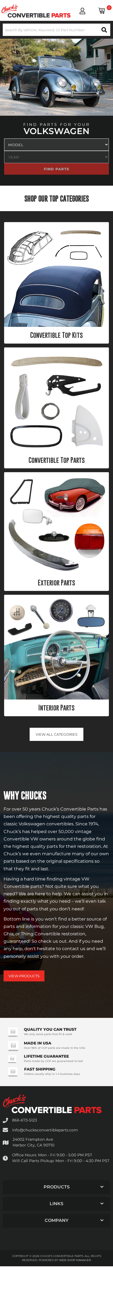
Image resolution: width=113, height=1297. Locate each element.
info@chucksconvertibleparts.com (45, 1130)
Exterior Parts (56, 582)
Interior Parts (56, 707)
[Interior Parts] (56, 647)
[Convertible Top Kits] (56, 274)
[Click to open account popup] (82, 11)
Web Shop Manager (75, 1260)
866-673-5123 (24, 1120)
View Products (24, 976)
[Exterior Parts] (56, 523)
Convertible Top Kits (56, 335)
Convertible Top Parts (57, 460)
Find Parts (92, 169)
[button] (56, 30)
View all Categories (56, 734)
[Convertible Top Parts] (56, 399)
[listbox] (56, 144)
